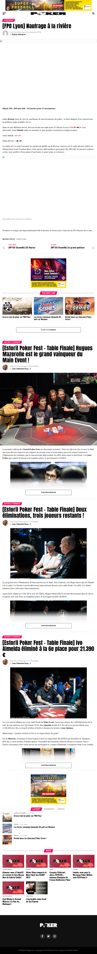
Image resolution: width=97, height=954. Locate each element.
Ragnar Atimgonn (19, 34)
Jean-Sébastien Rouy (20, 369)
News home (21, 239)
